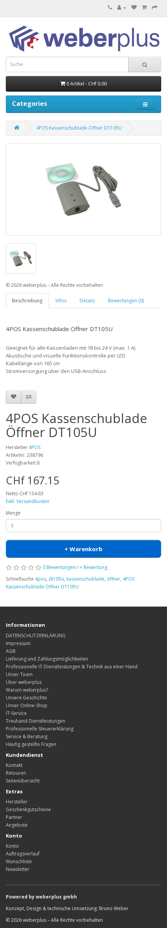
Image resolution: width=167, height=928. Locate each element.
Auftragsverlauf (23, 853)
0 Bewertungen (59, 567)
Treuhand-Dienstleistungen (35, 721)
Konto (12, 846)
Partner (14, 817)
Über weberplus (24, 682)
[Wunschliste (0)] (134, 7)
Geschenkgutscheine (28, 809)
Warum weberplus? (27, 690)
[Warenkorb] (144, 7)
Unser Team (19, 674)
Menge (13, 513)
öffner (113, 579)
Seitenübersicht (23, 780)
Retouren (16, 773)
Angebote (17, 825)
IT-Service (16, 713)
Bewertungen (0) (126, 300)
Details (87, 300)
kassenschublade (85, 579)
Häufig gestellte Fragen (31, 744)
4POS (34, 447)
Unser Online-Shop (26, 705)
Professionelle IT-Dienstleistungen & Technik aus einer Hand (71, 666)
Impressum (18, 643)
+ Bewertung (93, 567)
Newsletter (18, 869)
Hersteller (17, 801)
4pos (40, 579)
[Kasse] (154, 7)
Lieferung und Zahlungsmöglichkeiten (47, 659)
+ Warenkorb (83, 549)
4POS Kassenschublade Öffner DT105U (79, 128)
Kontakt (14, 765)
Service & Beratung (26, 736)
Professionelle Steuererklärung (39, 728)
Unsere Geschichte (26, 697)
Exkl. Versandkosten (27, 501)
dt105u (56, 579)
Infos (61, 300)
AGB (11, 651)
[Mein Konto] (121, 7)
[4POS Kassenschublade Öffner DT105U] (83, 189)
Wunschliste (19, 861)
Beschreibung (27, 300)
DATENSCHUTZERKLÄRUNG (36, 635)
